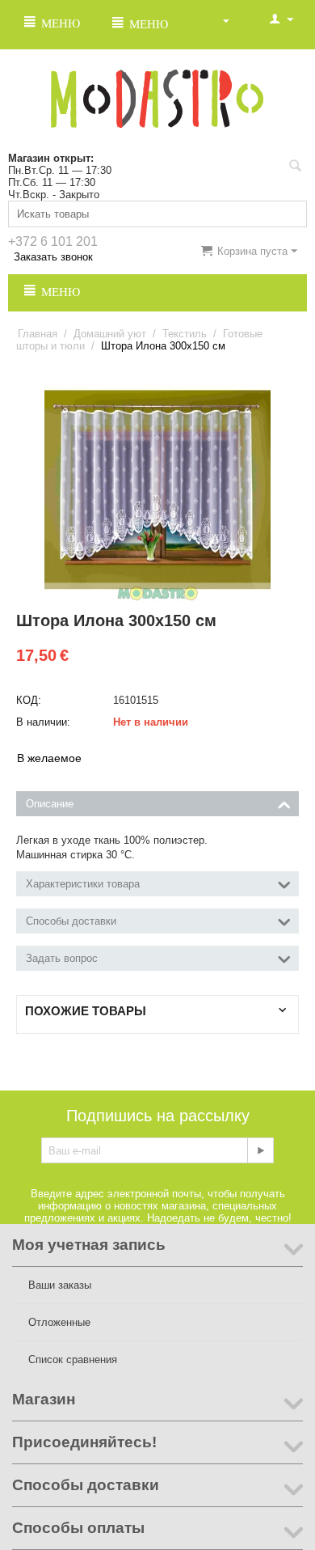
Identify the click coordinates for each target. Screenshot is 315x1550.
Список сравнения (72, 1359)
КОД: (28, 700)
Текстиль (184, 334)
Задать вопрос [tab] (62, 958)
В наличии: (43, 722)
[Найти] (295, 167)
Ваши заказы (59, 1285)
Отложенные (59, 1322)
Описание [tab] (50, 804)
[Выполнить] (260, 1150)
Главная (37, 334)
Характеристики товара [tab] (83, 884)
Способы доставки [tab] (71, 921)
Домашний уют (110, 334)
